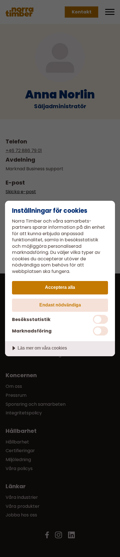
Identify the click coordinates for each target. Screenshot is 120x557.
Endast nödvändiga (60, 304)
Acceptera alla (60, 287)
